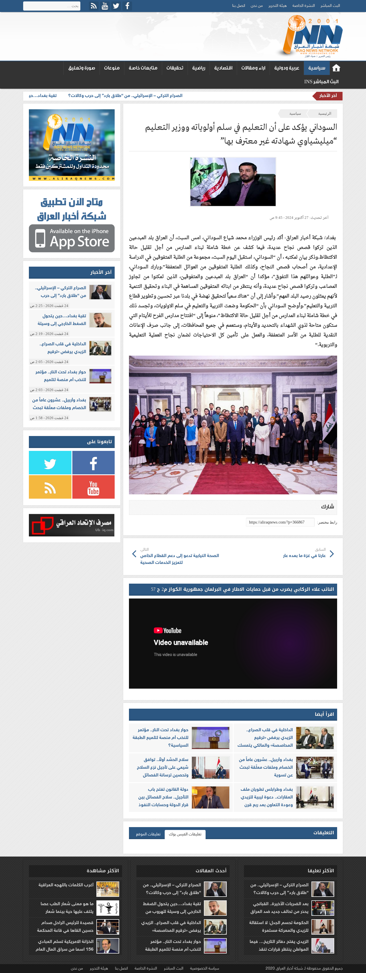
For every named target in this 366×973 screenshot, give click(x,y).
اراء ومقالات (253, 68)
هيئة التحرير (277, 5)
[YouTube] (105, 6)
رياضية (198, 68)
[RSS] (94, 6)
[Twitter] (116, 6)
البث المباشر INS (321, 81)
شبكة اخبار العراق (336, 68)
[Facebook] (127, 6)
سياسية (316, 68)
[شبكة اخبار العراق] (308, 36)
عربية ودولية (286, 68)
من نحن (257, 5)
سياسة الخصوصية (204, 968)
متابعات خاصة (143, 68)
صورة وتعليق (81, 68)
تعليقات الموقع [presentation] (148, 834)
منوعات (112, 68)
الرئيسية (324, 113)
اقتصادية (223, 68)
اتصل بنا (238, 5)
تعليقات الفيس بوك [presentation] (185, 834)
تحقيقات (174, 68)
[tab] (185, 834)
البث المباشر (330, 5)
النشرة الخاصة (304, 5)
